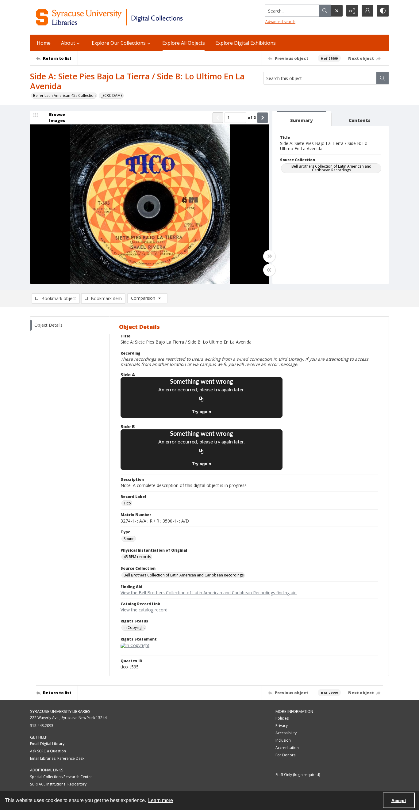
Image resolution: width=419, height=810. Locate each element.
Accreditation (287, 747)
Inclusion (283, 740)
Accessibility (286, 733)
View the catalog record (144, 610)
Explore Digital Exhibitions (245, 43)
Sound (129, 538)
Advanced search (280, 21)
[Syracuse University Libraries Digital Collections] (127, 17)
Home (44, 43)
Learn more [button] (160, 800)
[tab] (301, 119)
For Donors (285, 755)
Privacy (281, 725)
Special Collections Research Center (61, 776)
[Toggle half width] (269, 270)
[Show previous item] (218, 117)
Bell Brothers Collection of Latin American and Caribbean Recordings (331, 168)
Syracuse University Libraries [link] (60, 711)
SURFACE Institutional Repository (58, 784)
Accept (398, 800)
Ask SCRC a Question (48, 751)
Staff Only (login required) (297, 774)
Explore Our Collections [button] (119, 43)
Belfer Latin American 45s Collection (64, 95)
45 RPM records (137, 556)
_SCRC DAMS (111, 95)
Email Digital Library (47, 743)
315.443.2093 (41, 725)
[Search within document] (382, 78)
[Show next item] (262, 117)
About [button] (68, 43)
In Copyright (134, 627)
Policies (282, 718)
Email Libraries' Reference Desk (57, 758)
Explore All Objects (183, 43)
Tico (127, 503)
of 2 (252, 117)
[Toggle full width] (269, 256)
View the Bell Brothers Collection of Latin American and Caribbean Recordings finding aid (209, 592)
